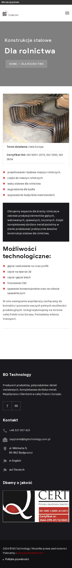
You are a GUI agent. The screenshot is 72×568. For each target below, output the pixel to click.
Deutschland (22, 2)
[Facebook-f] (7, 405)
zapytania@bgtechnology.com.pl (29, 439)
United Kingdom (28, 2)
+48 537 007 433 (19, 430)
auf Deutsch (17, 469)
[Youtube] (16, 405)
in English (15, 460)
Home (13, 63)
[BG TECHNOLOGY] (10, 13)
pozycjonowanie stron (31, 553)
